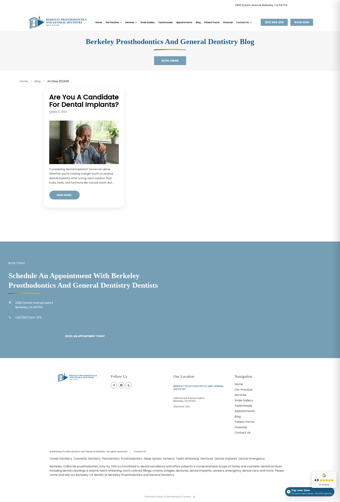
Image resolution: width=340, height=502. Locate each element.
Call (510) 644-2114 (28, 317)
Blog (38, 81)
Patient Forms (244, 422)
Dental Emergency (252, 459)
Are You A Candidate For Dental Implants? (84, 100)
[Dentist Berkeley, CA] (58, 30)
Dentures (207, 459)
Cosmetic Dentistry (87, 459)
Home (23, 81)
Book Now (301, 22)
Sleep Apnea (153, 459)
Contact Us (242, 433)
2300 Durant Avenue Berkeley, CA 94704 (261, 5)
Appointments (245, 411)
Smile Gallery (244, 400)
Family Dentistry (61, 459)
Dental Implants (226, 459)
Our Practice (243, 390)
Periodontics (111, 459)
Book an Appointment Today (85, 336)
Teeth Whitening (188, 459)
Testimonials (243, 406)
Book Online (170, 60)
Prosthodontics (132, 459)
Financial (241, 427)
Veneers (169, 459)
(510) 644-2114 (274, 22)
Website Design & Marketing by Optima (168, 496)
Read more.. (64, 195)
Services (240, 395)
